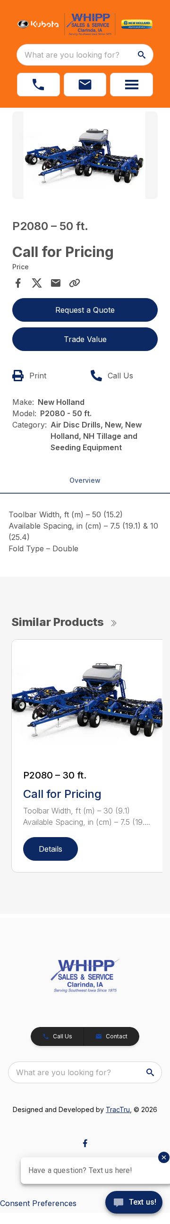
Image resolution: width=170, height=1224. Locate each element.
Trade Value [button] (85, 339)
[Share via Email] (55, 283)
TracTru (118, 1109)
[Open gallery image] (85, 155)
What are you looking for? (72, 55)
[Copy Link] (74, 283)
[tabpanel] (85, 156)
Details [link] (50, 849)
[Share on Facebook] (18, 283)
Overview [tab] (85, 480)
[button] (38, 84)
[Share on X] (36, 283)
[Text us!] (134, 1203)
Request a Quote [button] (85, 310)
